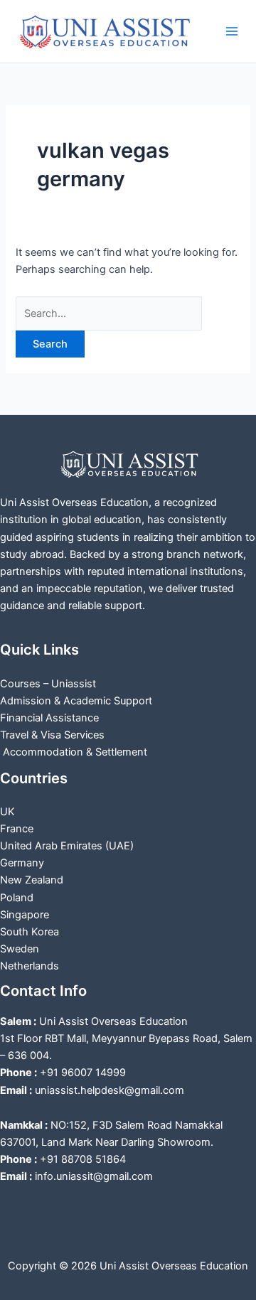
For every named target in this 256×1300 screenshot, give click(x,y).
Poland (16, 897)
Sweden (19, 948)
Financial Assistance (49, 717)
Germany (22, 862)
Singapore (24, 914)
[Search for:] (109, 313)
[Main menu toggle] (232, 31)
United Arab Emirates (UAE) (67, 845)
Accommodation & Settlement (73, 752)
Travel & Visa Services (52, 735)
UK (7, 811)
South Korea (29, 931)
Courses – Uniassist (48, 683)
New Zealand (31, 880)
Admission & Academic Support (76, 700)
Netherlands (29, 966)
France (16, 828)
